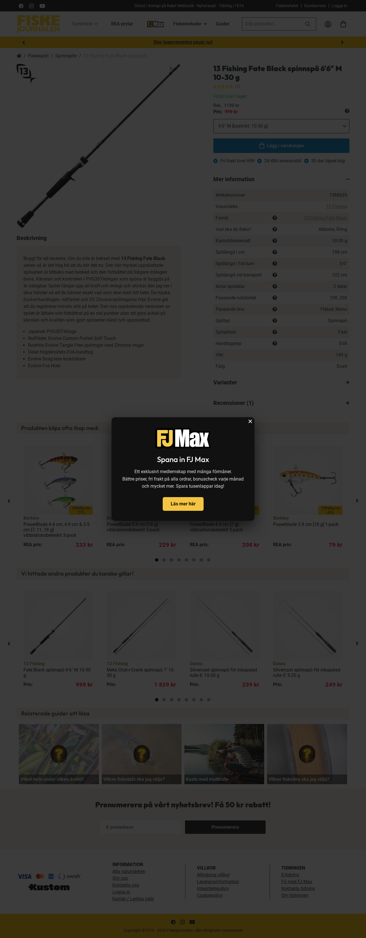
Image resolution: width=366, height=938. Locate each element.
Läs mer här (183, 504)
